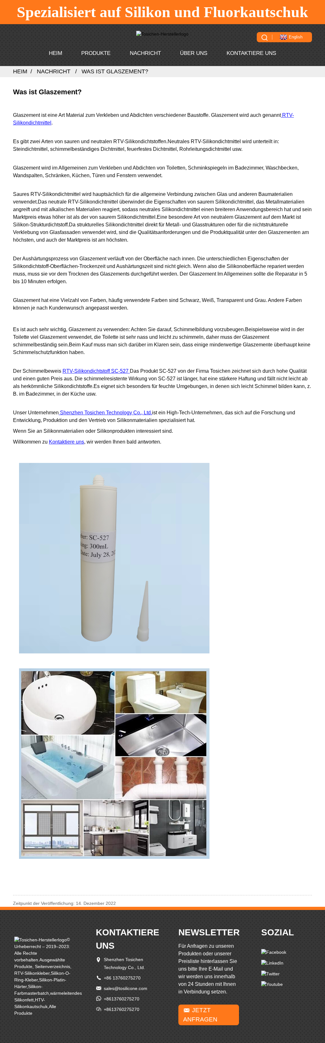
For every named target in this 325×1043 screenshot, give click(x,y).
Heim (55, 53)
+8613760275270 (121, 998)
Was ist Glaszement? (115, 71)
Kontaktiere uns (251, 53)
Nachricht (145, 53)
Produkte (95, 53)
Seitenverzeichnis (52, 966)
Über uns (193, 53)
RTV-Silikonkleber (32, 973)
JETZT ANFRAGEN (200, 1015)
